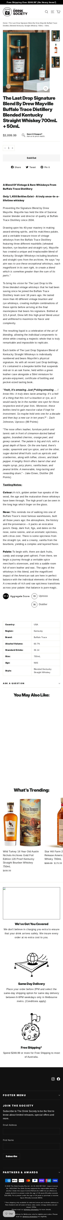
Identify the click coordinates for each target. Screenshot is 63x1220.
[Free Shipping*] (31, 1027)
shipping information (31, 1209)
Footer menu (14, 1095)
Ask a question (14, 683)
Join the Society (18, 1105)
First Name (8, 1140)
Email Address (10, 1125)
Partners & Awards (20, 1172)
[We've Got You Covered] (31, 903)
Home (5, 23)
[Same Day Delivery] (31, 963)
